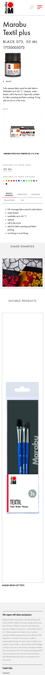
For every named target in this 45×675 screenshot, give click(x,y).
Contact (6, 673)
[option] (22, 134)
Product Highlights (9, 194)
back (8, 81)
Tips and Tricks (9, 200)
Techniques (35, 194)
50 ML (7, 169)
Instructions (22, 194)
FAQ (22, 200)
